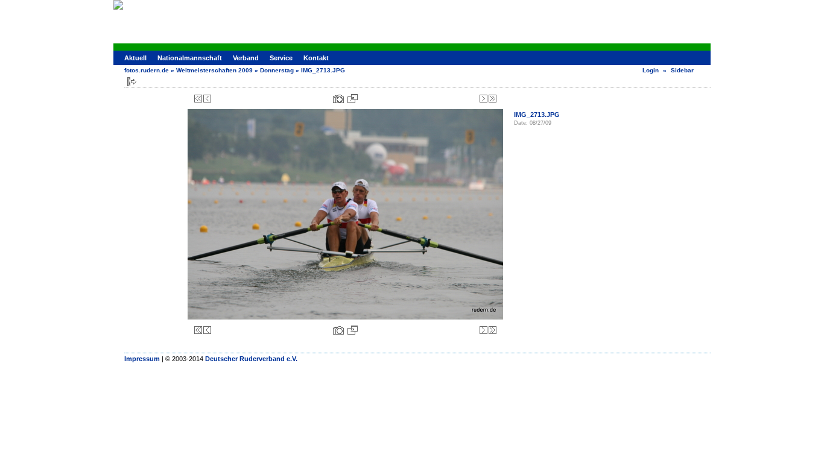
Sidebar (682, 70)
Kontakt (316, 57)
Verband (246, 57)
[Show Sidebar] (131, 81)
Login (650, 70)
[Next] (483, 98)
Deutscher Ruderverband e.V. (251, 358)
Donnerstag (277, 70)
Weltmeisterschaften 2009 (214, 70)
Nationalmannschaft (189, 57)
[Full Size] (352, 98)
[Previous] (207, 98)
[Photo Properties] (338, 98)
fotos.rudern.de (146, 70)
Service (281, 57)
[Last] (492, 98)
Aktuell (135, 57)
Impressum (142, 358)
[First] (198, 98)
